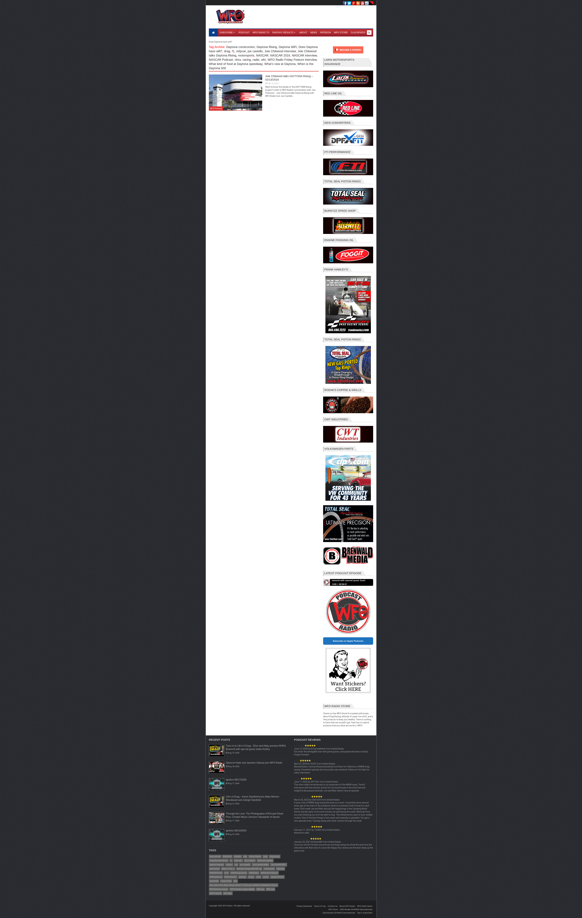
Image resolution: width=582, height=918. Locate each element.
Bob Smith (227, 856)
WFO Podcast (216, 108)
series (265, 877)
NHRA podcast (216, 877)
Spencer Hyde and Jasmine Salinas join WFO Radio (254, 762)
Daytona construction (240, 47)
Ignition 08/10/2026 (236, 830)
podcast (242, 877)
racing (247, 59)
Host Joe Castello (265, 861)
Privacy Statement (304, 906)
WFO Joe (270, 889)
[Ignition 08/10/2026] (216, 835)
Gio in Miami (250, 861)
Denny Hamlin (255, 856)
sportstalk (214, 881)
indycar (241, 51)
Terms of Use (320, 906)
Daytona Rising (267, 47)
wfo (263, 59)
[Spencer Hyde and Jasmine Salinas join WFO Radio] (216, 767)
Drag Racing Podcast (219, 861)
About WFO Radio (347, 906)
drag (227, 51)
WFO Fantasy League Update (242, 889)
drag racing (274, 856)
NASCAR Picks (216, 873)
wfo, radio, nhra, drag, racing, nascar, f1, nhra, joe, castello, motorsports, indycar (243, 885)
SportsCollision (277, 877)
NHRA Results (230, 877)
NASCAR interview (304, 55)
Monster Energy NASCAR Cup (249, 869)
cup (245, 856)
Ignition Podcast (217, 865)
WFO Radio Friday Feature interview (292, 59)
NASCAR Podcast (221, 59)
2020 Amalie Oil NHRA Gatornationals (356, 909)
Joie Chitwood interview (280, 51)
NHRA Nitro (253, 873)
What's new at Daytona (280, 64)
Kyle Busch (214, 869)
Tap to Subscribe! (364, 913)
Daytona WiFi (288, 47)
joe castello (255, 51)
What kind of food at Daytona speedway (236, 64)
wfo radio (228, 893)
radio (256, 59)
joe (236, 865)
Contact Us (332, 906)
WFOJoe (260, 889)
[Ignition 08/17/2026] (216, 784)
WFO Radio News (364, 906)
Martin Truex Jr (228, 869)
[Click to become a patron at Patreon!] (348, 54)
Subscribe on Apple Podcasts (348, 641)
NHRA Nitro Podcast (269, 873)
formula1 (238, 861)
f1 (233, 51)
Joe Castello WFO (278, 865)
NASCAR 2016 (280, 55)
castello (237, 856)
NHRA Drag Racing (239, 873)
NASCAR (262, 55)
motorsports (246, 55)
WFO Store (333, 909)
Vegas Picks (226, 881)
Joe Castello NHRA (260, 865)
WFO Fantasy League (219, 889)
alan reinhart (215, 856)
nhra (238, 59)
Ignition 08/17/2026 (236, 779)
